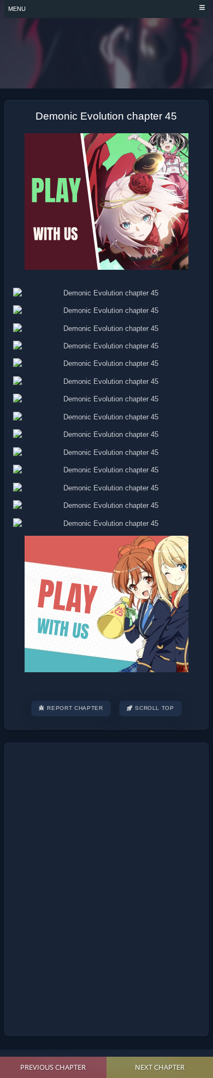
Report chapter (75, 708)
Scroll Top (154, 708)
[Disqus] (106, 887)
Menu (17, 8)
